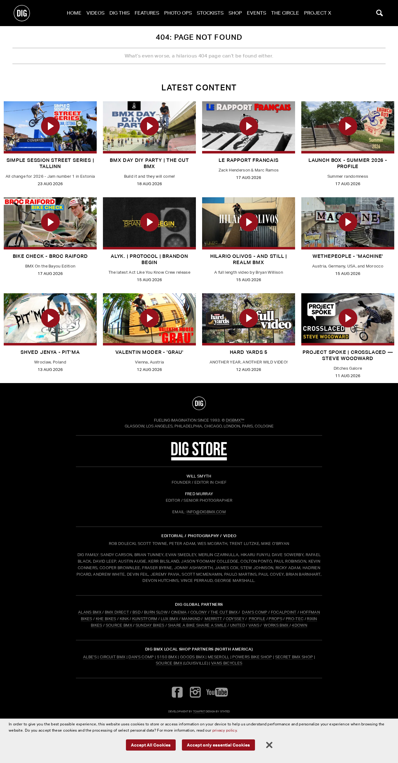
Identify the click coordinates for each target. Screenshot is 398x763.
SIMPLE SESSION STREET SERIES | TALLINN (50, 163)
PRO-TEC (294, 618)
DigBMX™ (235, 420)
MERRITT (213, 618)
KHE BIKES (106, 618)
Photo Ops (178, 13)
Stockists (210, 13)
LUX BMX (169, 618)
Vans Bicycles (226, 663)
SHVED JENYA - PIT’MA (50, 352)
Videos (95, 13)
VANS (253, 625)
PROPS (275, 618)
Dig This (119, 13)
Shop (235, 13)
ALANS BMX (89, 612)
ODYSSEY (235, 618)
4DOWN (299, 625)
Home (74, 13)
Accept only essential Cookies (218, 744)
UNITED (237, 625)
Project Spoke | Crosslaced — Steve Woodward (348, 355)
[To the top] (199, 403)
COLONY (198, 612)
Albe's (90, 657)
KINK (124, 618)
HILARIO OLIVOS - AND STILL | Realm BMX (248, 259)
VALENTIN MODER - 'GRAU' (149, 352)
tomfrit (199, 711)
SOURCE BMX (119, 625)
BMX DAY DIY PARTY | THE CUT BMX (149, 163)
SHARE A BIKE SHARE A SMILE (197, 625)
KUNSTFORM (144, 618)
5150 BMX (167, 657)
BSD (136, 612)
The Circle (285, 13)
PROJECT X (317, 13)
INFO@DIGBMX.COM (206, 511)
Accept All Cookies (151, 744)
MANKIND (191, 618)
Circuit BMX (113, 657)
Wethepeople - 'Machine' (347, 256)
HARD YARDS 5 (249, 352)
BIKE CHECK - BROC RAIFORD (50, 256)
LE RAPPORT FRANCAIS (248, 160)
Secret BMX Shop (294, 657)
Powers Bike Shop (252, 657)
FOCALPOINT (284, 612)
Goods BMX (192, 657)
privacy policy (224, 730)
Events (256, 13)
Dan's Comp (141, 657)
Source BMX (169, 663)
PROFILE (257, 618)
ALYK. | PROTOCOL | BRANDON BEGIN (149, 259)
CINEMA (179, 612)
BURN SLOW (156, 612)
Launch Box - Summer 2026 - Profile (347, 163)
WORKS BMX (276, 625)
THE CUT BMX (224, 612)
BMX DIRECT (117, 612)
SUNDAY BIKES (150, 625)
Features (147, 13)
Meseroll (218, 657)
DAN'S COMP (254, 612)
